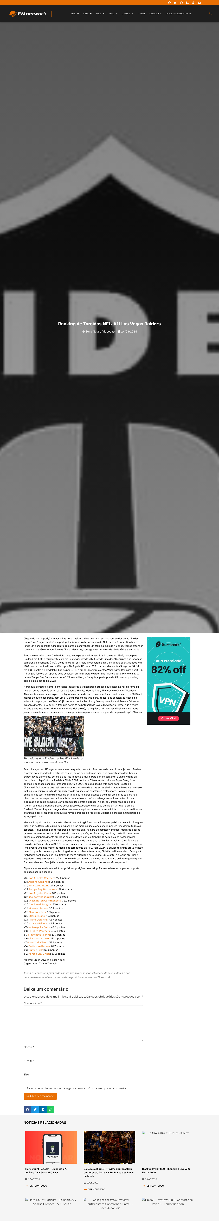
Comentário (33, 1003)
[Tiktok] (193, 2)
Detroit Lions (37, 915)
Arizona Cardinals (38, 881)
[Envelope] (199, 2)
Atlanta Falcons (38, 923)
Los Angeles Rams (40, 893)
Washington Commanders (45, 900)
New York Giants (38, 942)
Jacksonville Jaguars (41, 896)
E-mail (29, 1061)
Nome (29, 1047)
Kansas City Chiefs (39, 953)
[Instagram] (181, 2)
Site (26, 1074)
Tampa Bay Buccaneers (43, 889)
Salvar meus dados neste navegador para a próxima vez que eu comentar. (77, 1088)
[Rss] (187, 2)
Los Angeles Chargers (42, 878)
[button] (27, 1109)
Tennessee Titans (39, 885)
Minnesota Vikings (39, 934)
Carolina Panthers (39, 930)
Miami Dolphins (37, 919)
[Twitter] (175, 2)
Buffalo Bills (35, 949)
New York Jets (37, 912)
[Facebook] (169, 2)
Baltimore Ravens (39, 946)
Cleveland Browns (39, 938)
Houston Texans (38, 908)
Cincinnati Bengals (40, 904)
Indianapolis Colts (39, 927)
